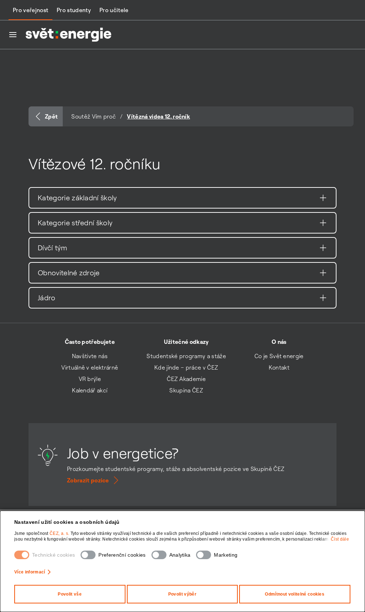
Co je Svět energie (279, 356)
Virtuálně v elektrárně (89, 367)
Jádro (47, 297)
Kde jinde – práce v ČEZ (186, 367)
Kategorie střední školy (75, 222)
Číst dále (340, 539)
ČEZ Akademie (186, 378)
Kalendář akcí (89, 390)
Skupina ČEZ (186, 390)
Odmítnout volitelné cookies (294, 594)
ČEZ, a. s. (60, 533)
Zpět (51, 116)
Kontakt (279, 367)
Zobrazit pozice (88, 480)
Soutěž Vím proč (93, 116)
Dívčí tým (52, 247)
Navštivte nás (90, 356)
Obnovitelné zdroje (69, 272)
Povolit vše (70, 594)
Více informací (29, 572)
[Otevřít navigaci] (13, 34)
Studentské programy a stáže (186, 356)
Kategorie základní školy (77, 197)
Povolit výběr (182, 594)
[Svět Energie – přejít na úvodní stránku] (68, 34)
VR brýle (90, 378)
